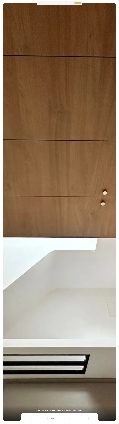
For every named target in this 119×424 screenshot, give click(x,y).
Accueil (43, 3)
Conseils (61, 3)
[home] (39, 3)
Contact (77, 3)
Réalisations (55, 3)
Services (49, 3)
